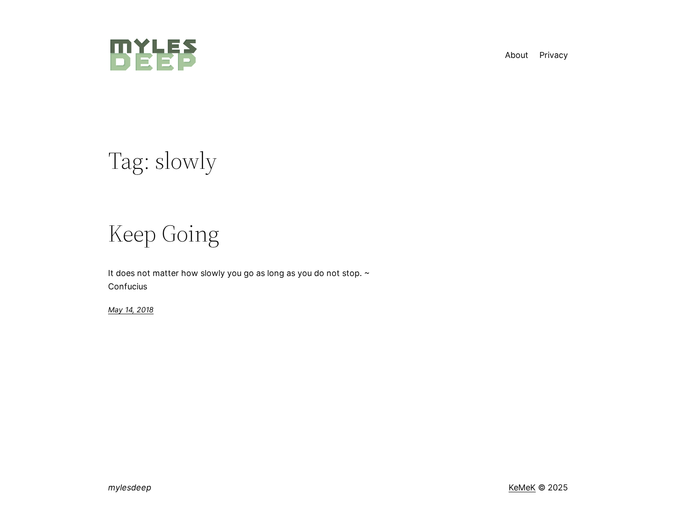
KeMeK (522, 487)
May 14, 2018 (131, 309)
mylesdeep (129, 487)
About (516, 55)
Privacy (553, 55)
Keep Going (163, 233)
